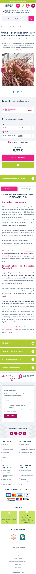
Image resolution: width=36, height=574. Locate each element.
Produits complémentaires (12, 368)
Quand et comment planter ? (27, 475)
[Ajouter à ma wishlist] (18, 165)
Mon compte (28, 6)
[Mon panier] (33, 6)
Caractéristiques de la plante (13, 178)
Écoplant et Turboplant (26, 470)
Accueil (3, 27)
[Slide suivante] (33, 70)
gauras (25, 253)
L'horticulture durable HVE (9, 447)
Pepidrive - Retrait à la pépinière (8, 476)
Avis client (6, 343)
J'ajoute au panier (18, 157)
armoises (8, 256)
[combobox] (15, 18)
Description (9, 189)
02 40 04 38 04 (23, 5)
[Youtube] (20, 433)
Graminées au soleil (11, 329)
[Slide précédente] (3, 70)
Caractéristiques (26, 189)
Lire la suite (18, 49)
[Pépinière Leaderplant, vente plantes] (9, 6)
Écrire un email (18, 6)
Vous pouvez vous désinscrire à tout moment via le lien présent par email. (17, 410)
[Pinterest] (16, 433)
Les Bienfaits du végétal (8, 460)
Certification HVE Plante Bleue (28, 449)
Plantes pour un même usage (12, 351)
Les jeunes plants (25, 472)
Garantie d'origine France (26, 452)
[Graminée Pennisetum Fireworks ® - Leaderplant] (18, 69)
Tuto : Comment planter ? (11, 359)
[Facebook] (11, 433)
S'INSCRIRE (10, 416)
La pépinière (5, 444)
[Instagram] (24, 433)
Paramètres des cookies (18, 572)
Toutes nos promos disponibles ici (18, 1)
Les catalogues (6, 454)
